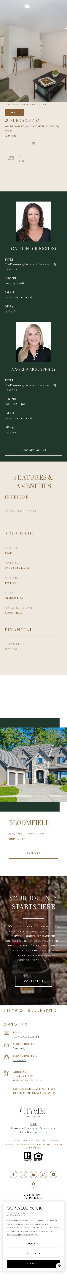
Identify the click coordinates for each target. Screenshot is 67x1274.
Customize (33, 1253)
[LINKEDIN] (33, 1174)
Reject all (34, 1243)
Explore (33, 853)
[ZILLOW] (33, 1184)
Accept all (33, 1263)
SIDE (33, 1124)
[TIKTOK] (43, 1174)
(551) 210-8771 (20, 1048)
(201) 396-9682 (15, 283)
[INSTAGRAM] (23, 1174)
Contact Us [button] (33, 981)
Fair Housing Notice (34, 1132)
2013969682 (19, 1060)
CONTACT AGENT (34, 450)
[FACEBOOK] (13, 1174)
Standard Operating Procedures (33, 1128)
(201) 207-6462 (15, 404)
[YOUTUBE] (53, 1174)
